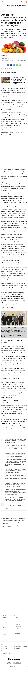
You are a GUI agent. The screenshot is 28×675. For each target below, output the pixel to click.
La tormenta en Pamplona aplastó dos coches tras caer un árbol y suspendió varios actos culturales (16, 471)
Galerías (17, 635)
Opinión (3, 627)
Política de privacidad (7, 653)
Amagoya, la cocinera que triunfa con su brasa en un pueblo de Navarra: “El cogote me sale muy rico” (15, 441)
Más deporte (18, 626)
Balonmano (18, 622)
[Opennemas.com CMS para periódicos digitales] (13, 664)
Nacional (17, 628)
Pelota (17, 621)
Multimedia (17, 633)
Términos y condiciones (18, 518)
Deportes (17, 615)
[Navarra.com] (14, 5)
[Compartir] (8, 64)
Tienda (17, 651)
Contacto (5, 646)
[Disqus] (14, 548)
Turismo (18, 648)
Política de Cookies (7, 651)
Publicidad (5, 648)
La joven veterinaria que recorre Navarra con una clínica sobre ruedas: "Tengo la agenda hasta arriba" (15, 499)
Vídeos (17, 636)
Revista (17, 631)
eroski (4, 68)
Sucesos (4, 619)
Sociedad (4, 622)
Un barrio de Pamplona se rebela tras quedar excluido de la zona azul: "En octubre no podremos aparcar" (15, 455)
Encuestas (5, 634)
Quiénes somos (6, 644)
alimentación (10, 68)
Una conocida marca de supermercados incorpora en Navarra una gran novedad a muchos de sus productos (18, 80)
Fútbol (17, 617)
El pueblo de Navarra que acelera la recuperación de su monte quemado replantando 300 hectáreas (15, 485)
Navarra (4, 615)
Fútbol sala (18, 624)
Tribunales (5, 621)
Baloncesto (18, 619)
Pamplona (4, 625)
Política (4, 617)
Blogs (4, 632)
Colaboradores (6, 631)
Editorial (4, 629)
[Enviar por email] (20, 64)
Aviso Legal (18, 644)
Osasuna (4, 637)
